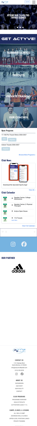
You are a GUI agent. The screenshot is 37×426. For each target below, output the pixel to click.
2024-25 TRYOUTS (19, 402)
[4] (23, 27)
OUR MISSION (19, 383)
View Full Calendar (28, 226)
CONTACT (19, 391)
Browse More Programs (27, 155)
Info (4, 139)
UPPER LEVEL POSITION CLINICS (19, 418)
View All (32, 190)
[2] (17, 27)
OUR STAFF (19, 386)
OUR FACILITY (19, 388)
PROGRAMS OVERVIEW (19, 399)
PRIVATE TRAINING (19, 421)
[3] (20, 27)
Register (12, 140)
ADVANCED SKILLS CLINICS (19, 416)
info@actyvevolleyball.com (19, 367)
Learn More (14, 220)
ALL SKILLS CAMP (19, 413)
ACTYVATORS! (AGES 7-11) (19, 405)
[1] (14, 27)
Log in (27, 2)
